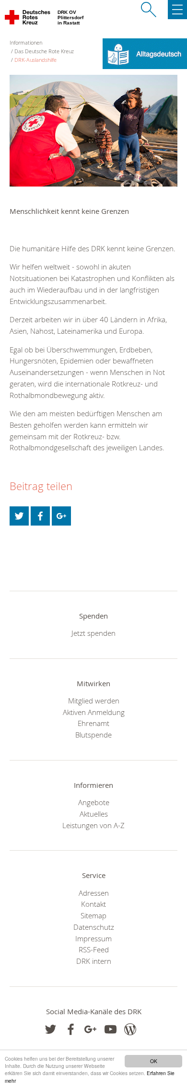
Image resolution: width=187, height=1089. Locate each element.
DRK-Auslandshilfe (35, 59)
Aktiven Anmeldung (94, 712)
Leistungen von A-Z (93, 825)
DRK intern (93, 961)
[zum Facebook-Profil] (51, 1029)
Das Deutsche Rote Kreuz (44, 51)
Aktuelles (94, 814)
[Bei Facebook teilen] (40, 516)
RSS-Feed (94, 949)
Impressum (93, 938)
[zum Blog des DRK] (130, 1029)
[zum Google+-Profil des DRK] (90, 1029)
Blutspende (93, 734)
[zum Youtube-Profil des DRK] (111, 1029)
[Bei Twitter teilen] (19, 516)
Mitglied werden (93, 700)
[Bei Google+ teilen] (61, 516)
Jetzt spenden (93, 633)
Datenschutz (93, 927)
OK (153, 1061)
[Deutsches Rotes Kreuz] (28, 19)
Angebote (93, 802)
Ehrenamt (93, 723)
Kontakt (93, 904)
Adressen (94, 893)
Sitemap (93, 915)
